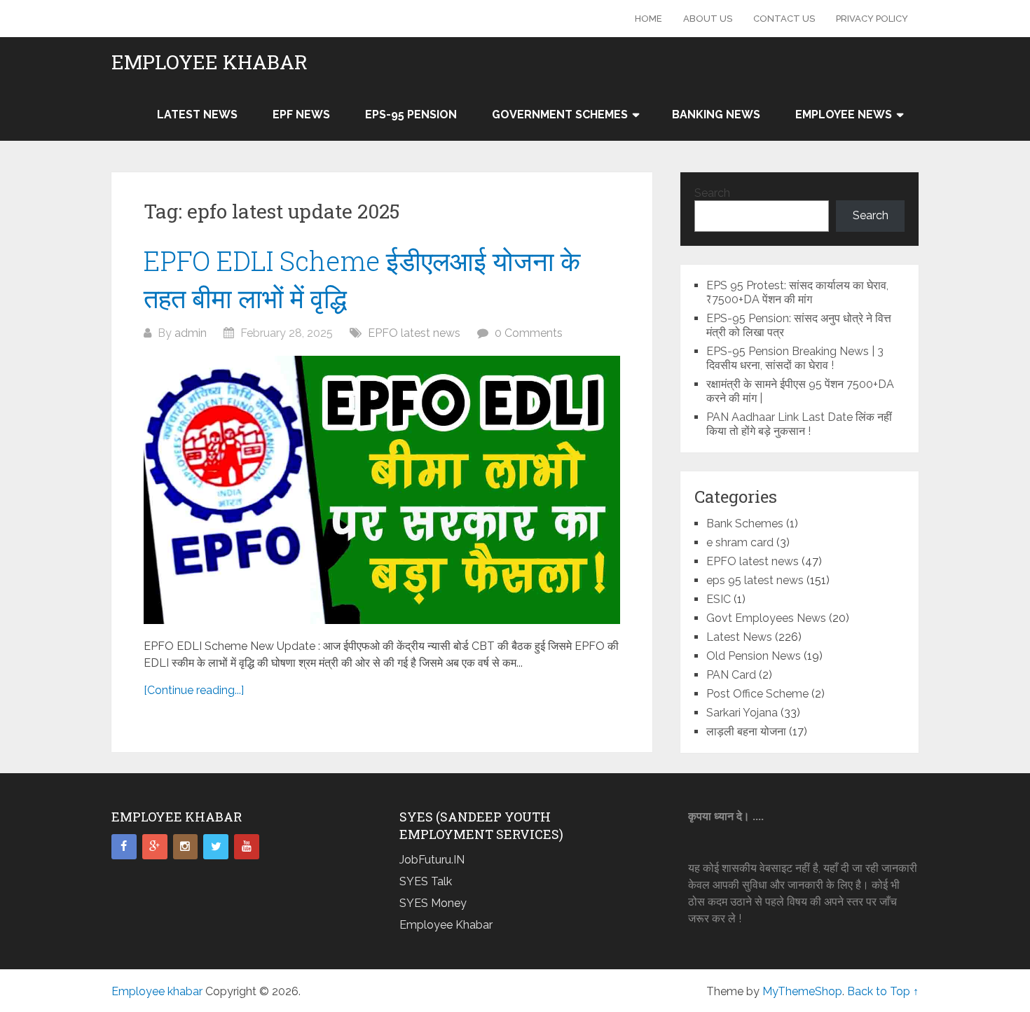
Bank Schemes (744, 523)
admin (190, 333)
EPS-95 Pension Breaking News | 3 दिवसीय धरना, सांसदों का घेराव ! (795, 358)
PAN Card (731, 674)
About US (707, 18)
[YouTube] (246, 846)
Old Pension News (753, 656)
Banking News (716, 114)
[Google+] (154, 846)
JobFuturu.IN (432, 859)
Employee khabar (209, 62)
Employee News (843, 114)
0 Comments (529, 333)
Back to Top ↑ (883, 991)
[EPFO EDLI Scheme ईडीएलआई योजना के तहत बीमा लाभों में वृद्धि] (382, 490)
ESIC (718, 599)
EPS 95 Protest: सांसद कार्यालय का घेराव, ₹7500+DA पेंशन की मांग (797, 292)
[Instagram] (185, 846)
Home (648, 18)
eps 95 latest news (755, 580)
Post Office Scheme (757, 693)
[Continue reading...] (194, 690)
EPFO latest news (414, 333)
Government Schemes (560, 114)
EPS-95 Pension (411, 114)
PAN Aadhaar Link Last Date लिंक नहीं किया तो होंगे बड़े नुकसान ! (799, 424)
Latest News (197, 114)
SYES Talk (425, 881)
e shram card (740, 542)
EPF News (301, 114)
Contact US (784, 18)
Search (712, 193)
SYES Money (433, 903)
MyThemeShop (802, 991)
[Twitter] (215, 846)
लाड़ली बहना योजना (746, 731)
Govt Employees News (766, 618)
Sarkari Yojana (742, 712)
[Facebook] (124, 846)
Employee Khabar (446, 924)
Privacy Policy (872, 18)
